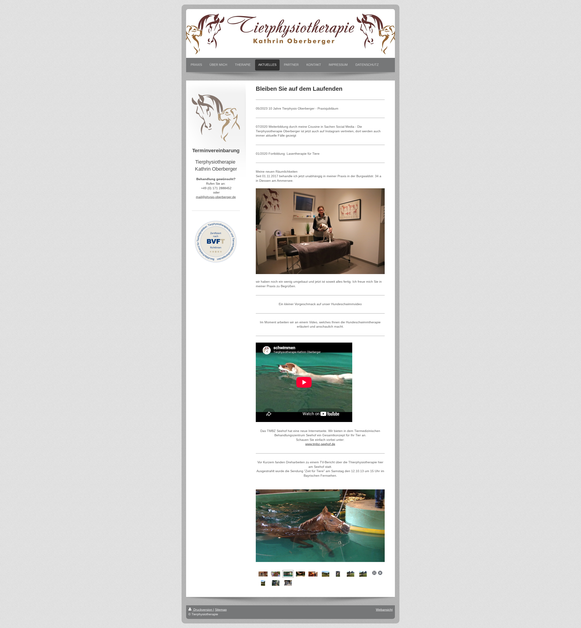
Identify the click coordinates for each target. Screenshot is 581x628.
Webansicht (384, 609)
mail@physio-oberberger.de (216, 197)
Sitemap (221, 609)
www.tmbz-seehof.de (320, 444)
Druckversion (202, 609)
